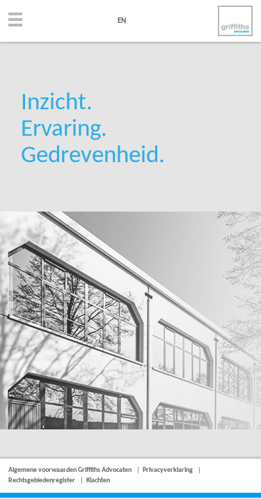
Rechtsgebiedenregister (41, 480)
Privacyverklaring (168, 470)
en (122, 21)
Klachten (98, 480)
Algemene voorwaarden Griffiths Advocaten (70, 470)
